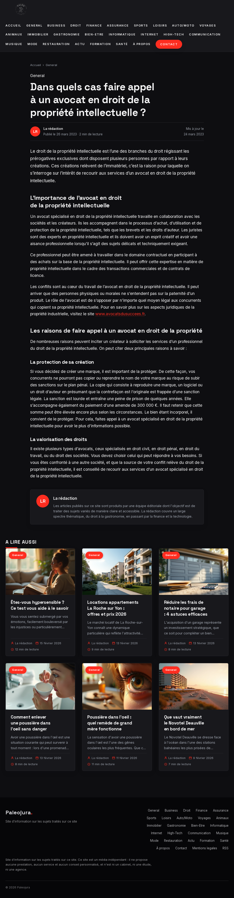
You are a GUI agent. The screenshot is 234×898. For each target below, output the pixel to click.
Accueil (13, 25)
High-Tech (174, 34)
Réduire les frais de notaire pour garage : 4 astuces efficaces (185, 608)
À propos (142, 44)
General (34, 25)
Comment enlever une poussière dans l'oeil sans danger (31, 723)
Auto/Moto (183, 25)
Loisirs (160, 25)
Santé (122, 44)
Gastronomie (66, 34)
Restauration (56, 44)
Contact (169, 44)
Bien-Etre (94, 34)
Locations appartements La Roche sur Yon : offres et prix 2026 (112, 608)
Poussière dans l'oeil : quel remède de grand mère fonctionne (109, 723)
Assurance (118, 25)
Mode (32, 44)
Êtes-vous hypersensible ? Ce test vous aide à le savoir (40, 605)
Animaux (13, 34)
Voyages (207, 25)
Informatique (122, 34)
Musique (13, 44)
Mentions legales (204, 848)
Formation (100, 44)
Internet (150, 34)
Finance (94, 25)
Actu (80, 44)
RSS (226, 848)
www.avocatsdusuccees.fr (120, 313)
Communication (205, 34)
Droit (75, 25)
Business (56, 25)
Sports (141, 25)
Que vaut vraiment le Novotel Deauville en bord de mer (184, 723)
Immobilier (37, 34)
